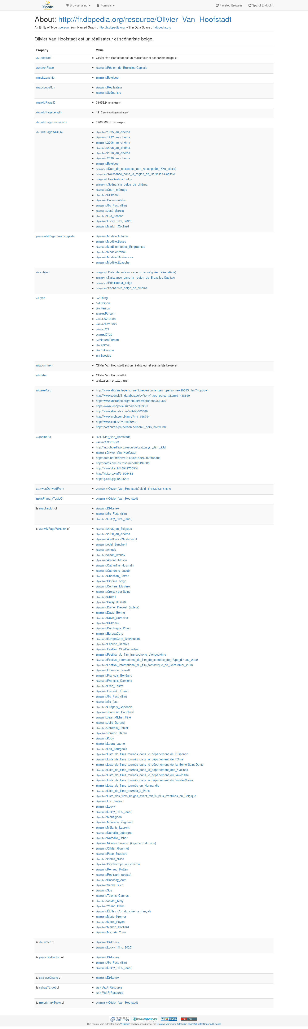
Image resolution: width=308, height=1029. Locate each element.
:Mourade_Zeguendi (114, 822)
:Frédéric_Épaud (112, 691)
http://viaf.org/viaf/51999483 (114, 473)
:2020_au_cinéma (113, 158)
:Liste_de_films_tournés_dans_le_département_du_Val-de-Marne (144, 780)
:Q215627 (106, 324)
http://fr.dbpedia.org (112, 27)
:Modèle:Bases (111, 241)
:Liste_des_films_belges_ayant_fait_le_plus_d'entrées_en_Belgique (146, 796)
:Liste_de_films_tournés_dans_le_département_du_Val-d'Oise (142, 775)
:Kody (105, 738)
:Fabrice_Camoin (112, 644)
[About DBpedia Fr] (47, 5)
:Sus (104, 890)
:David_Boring (110, 612)
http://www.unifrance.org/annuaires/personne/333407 (131, 401)
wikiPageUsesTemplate (55, 236)
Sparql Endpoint (262, 5)
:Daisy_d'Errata (111, 602)
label (41, 375)
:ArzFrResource (109, 987)
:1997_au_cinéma (113, 137)
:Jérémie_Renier (112, 728)
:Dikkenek (107, 195)
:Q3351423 (107, 442)
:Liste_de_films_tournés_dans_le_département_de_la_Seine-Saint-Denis (149, 764)
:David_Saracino (112, 618)
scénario (48, 977)
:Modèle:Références (114, 257)
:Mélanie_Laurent (112, 827)
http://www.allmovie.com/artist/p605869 (122, 411)
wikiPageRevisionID (51, 122)
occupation (45, 87)
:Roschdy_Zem (111, 880)
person (64, 27)
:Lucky (105, 806)
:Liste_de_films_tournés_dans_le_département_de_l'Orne (139, 759)
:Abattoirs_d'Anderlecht (116, 539)
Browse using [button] (78, 5)
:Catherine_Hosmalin (115, 565)
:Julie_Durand (110, 722)
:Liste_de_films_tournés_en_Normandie (127, 785)
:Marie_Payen (110, 922)
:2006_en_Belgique (114, 528)
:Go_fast (107, 701)
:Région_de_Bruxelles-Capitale (121, 67)
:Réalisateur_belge (114, 179)
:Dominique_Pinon (113, 628)
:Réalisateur (109, 87)
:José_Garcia (110, 210)
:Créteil (106, 597)
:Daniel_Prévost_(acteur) (117, 607)
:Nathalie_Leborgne (114, 832)
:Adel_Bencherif (111, 544)
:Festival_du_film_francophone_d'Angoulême (131, 654)
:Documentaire (111, 200)
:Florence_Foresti (113, 670)
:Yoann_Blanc (110, 906)
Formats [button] (106, 5)
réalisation (49, 957)
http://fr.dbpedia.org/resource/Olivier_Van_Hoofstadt (145, 18)
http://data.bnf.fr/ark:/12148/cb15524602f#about (128, 458)
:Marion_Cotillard (112, 226)
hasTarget (47, 987)
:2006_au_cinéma (113, 142)
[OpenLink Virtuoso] (119, 1018)
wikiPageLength (49, 112)
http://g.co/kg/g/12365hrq (112, 479)
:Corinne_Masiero (113, 586)
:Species (103, 355)
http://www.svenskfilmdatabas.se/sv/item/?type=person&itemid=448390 (143, 395)
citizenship (45, 77)
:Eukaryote (105, 350)
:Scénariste (108, 92)
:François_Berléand (114, 675)
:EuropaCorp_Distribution (118, 639)
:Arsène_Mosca (111, 560)
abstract (43, 58)
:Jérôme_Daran (111, 733)
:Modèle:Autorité (112, 236)
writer (45, 942)
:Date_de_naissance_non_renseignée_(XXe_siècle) (136, 168)
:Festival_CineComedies (117, 649)
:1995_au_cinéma (113, 132)
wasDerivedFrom (50, 488)
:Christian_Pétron (112, 576)
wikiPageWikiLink (49, 132)
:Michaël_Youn (111, 932)
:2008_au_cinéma (113, 148)
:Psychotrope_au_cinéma (118, 864)
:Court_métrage (111, 189)
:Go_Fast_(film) (111, 205)
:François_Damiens (114, 680)
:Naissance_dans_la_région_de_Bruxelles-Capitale (135, 174)
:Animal (103, 345)
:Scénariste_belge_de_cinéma (122, 184)
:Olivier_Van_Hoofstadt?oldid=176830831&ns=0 (133, 488)
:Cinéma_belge (111, 581)
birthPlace (45, 67)
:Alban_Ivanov (110, 555)
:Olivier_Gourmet (112, 848)
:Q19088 (106, 319)
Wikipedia (125, 1023)
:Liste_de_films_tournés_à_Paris (123, 791)
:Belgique (107, 77)
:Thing (102, 298)
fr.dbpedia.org (162, 27)
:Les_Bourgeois (111, 749)
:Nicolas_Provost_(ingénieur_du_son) (126, 843)
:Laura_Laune (110, 743)
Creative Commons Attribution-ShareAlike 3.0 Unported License (189, 1023)
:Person (103, 303)
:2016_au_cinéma (113, 153)
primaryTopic (50, 1002)
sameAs (43, 437)
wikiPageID (45, 102)
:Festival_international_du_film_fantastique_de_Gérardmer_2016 (144, 665)
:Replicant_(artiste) (113, 874)
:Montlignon (109, 817)
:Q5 (102, 329)
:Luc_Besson (109, 216)
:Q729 (104, 334)
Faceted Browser (230, 5)
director (46, 508)
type (40, 298)
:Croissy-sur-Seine (113, 591)
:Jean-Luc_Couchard (115, 712)
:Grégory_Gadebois (114, 707)
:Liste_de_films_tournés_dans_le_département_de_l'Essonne (142, 754)
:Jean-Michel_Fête (113, 717)
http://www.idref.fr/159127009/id (117, 468)
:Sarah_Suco (109, 885)
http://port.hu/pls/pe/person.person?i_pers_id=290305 (131, 427)
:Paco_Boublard (111, 853)
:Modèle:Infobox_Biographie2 (120, 246)
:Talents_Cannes (112, 895)
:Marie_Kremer (111, 916)
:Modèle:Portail (111, 252)
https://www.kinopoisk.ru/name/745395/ (122, 406)
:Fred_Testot (109, 686)
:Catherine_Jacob (113, 570)
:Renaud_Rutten (112, 869)
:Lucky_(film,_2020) (114, 221)
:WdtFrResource (109, 992)
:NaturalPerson (107, 340)
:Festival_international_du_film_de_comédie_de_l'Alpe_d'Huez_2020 (147, 659)
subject (42, 272)
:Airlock (106, 549)
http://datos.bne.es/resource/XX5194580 (123, 463)
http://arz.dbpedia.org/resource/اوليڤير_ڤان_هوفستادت (131, 447)
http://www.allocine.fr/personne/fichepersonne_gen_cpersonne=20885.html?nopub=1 (152, 390)
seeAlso (43, 390)
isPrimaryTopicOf (49, 498)
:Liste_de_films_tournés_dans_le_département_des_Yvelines (142, 770)
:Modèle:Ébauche (112, 262)
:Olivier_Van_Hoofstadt (113, 437)
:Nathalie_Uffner (112, 838)
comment (44, 365)
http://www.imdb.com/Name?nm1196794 (123, 416)
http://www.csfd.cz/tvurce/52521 (117, 422)
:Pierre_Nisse (110, 859)
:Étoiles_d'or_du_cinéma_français (123, 911)
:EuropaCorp (109, 633)
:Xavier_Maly (109, 901)
